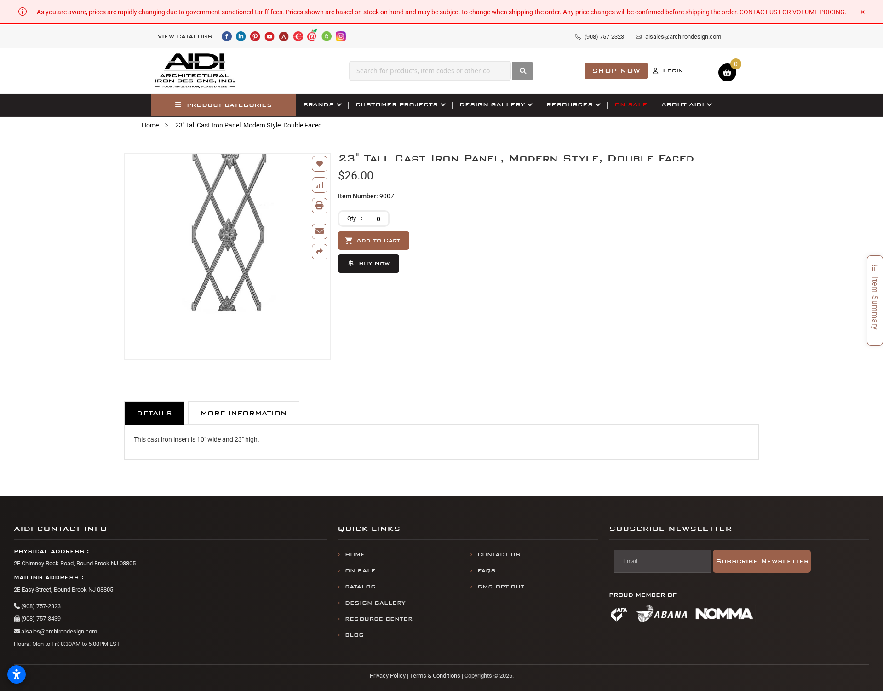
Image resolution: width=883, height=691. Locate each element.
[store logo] (195, 71)
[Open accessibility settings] (16, 674)
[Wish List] (319, 164)
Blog (354, 635)
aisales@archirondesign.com (58, 631)
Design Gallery (375, 603)
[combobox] (430, 71)
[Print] (319, 205)
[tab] (154, 413)
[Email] (319, 231)
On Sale (360, 571)
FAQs (486, 571)
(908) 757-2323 (40, 606)
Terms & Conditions (435, 675)
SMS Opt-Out (500, 587)
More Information (244, 413)
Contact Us (499, 555)
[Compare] (319, 185)
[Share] (319, 251)
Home (150, 125)
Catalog (360, 587)
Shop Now (616, 71)
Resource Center (379, 619)
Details (154, 413)
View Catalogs (185, 37)
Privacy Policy (388, 675)
